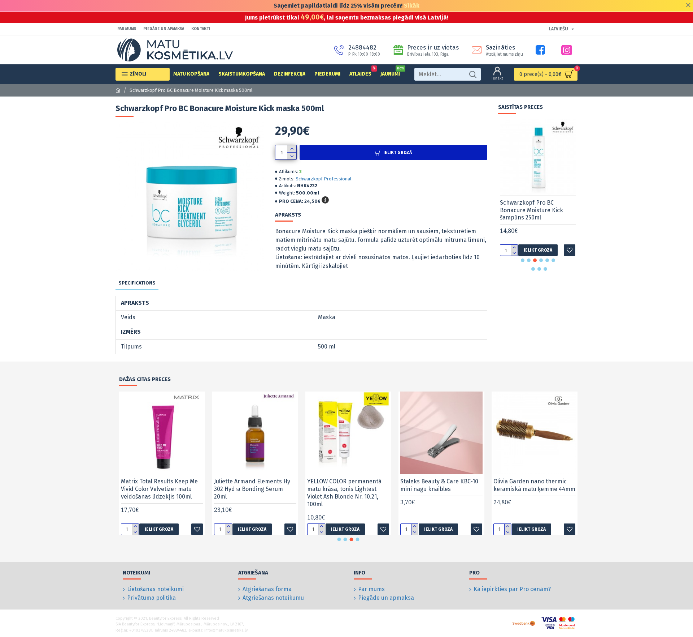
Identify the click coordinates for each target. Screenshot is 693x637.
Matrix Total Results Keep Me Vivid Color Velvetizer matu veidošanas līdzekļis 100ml (159, 489)
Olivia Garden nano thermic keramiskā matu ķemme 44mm (534, 485)
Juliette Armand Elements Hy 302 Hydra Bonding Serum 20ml (252, 489)
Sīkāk (411, 5)
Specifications (137, 283)
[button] (522, 260)
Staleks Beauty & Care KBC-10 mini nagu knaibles (439, 485)
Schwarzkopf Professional (324, 178)
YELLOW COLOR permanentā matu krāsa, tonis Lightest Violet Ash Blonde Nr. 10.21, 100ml (344, 492)
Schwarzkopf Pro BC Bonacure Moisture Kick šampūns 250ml (531, 210)
